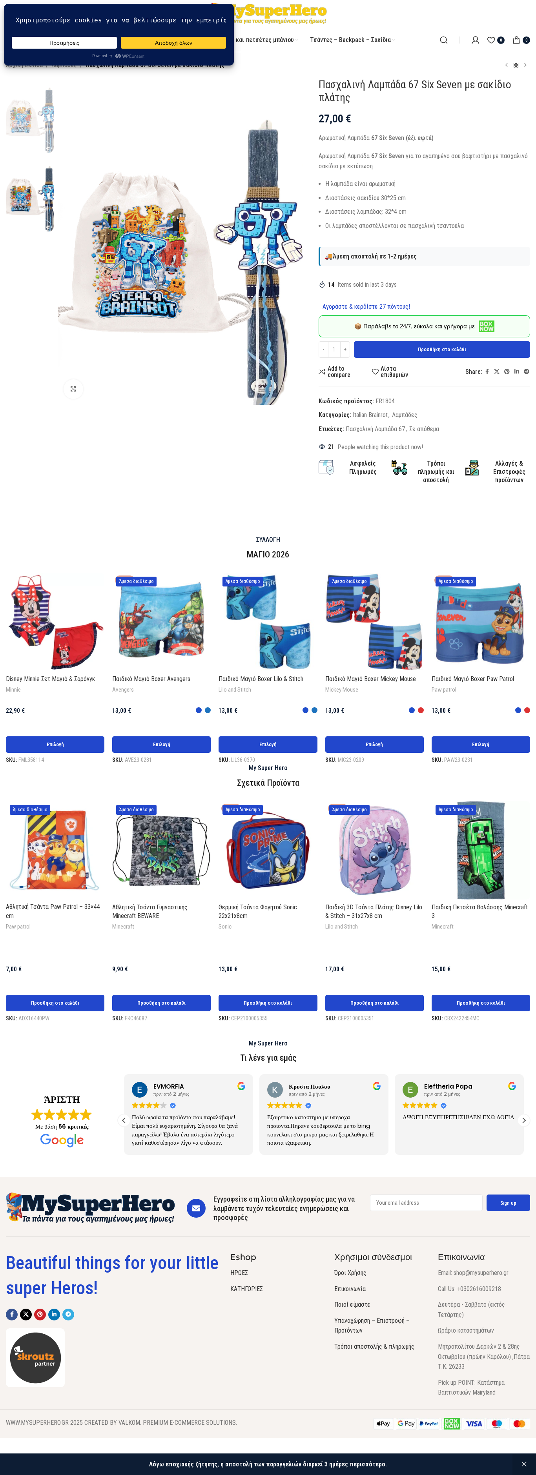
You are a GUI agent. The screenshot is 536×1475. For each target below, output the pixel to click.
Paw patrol (444, 689)
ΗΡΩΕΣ (239, 1273)
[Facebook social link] (487, 371)
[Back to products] (516, 65)
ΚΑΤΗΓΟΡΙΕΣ (246, 1289)
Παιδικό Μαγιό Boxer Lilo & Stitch (261, 679)
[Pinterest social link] (507, 371)
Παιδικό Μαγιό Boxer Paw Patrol (473, 679)
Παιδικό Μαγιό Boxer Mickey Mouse (370, 679)
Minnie (13, 689)
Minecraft (123, 926)
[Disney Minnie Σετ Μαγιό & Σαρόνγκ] (55, 622)
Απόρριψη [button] (524, 1464)
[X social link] (497, 371)
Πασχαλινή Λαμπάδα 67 (375, 429)
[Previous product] (506, 65)
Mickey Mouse (341, 689)
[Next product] (525, 65)
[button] (55, 1003)
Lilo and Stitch (235, 689)
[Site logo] (268, 13)
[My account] (475, 40)
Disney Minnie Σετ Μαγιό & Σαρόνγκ (50, 679)
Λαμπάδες (404, 415)
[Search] (444, 40)
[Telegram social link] (526, 371)
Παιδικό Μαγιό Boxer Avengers (151, 679)
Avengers (123, 689)
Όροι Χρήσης (350, 1273)
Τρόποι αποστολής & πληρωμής (374, 1346)
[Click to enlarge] (73, 389)
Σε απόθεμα (424, 429)
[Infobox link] (424, 472)
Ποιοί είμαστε (352, 1304)
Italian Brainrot (370, 415)
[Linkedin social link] (516, 371)
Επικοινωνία (350, 1289)
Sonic (225, 926)
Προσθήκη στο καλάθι (442, 349)
